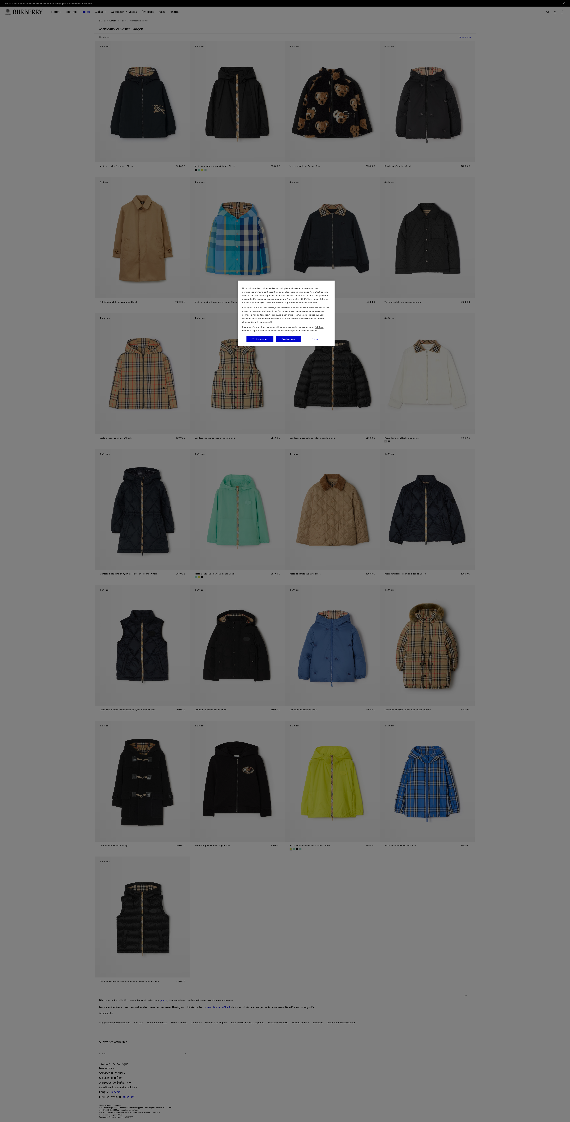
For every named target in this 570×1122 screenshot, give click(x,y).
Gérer (315, 339)
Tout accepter (259, 339)
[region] (286, 313)
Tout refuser (288, 339)
